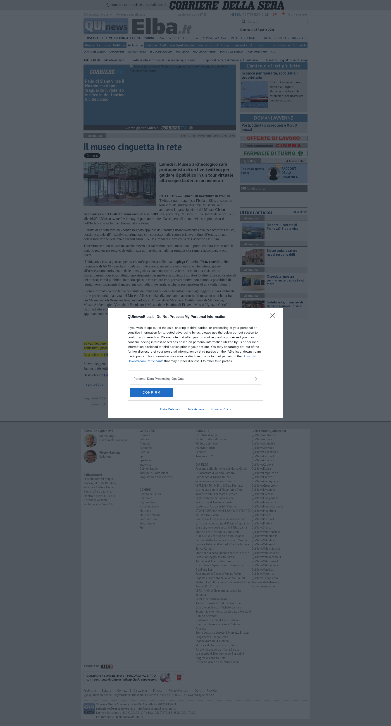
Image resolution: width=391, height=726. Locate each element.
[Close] (273, 317)
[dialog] (195, 363)
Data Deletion (170, 409)
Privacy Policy (221, 409)
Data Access (195, 409)
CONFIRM (152, 392)
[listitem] (195, 378)
